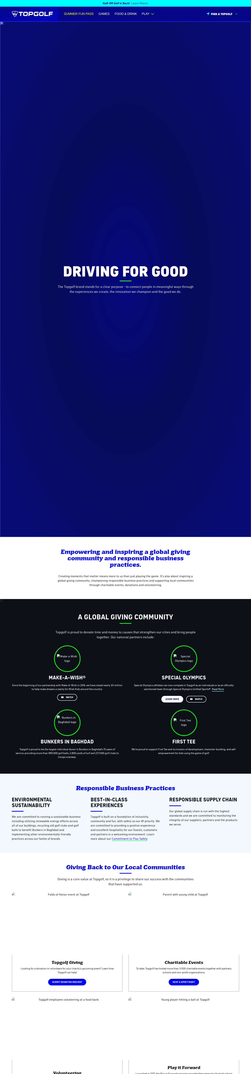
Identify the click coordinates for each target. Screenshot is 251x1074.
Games (104, 14)
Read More (218, 689)
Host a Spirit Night (184, 982)
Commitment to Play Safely (129, 838)
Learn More (172, 699)
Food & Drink (126, 14)
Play (145, 14)
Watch (69, 697)
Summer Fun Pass (79, 14)
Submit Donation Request (67, 982)
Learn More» (139, 3)
